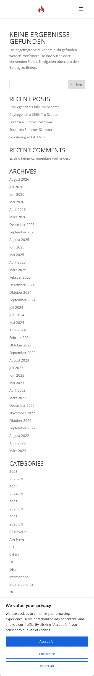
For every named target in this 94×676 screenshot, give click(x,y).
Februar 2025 (20, 277)
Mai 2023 (16, 382)
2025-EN (16, 509)
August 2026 (19, 179)
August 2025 (19, 239)
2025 (13, 501)
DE (11, 562)
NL (11, 592)
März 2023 (17, 398)
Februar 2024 (20, 337)
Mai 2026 (16, 202)
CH (11, 546)
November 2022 (22, 413)
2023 (13, 471)
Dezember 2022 (22, 405)
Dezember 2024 (22, 285)
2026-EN (16, 524)
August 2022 (19, 435)
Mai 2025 (16, 254)
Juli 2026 (16, 187)
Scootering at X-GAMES (27, 137)
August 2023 (19, 360)
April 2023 (17, 390)
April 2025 (17, 262)
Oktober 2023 (20, 345)
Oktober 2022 (20, 420)
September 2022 (22, 428)
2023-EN (16, 479)
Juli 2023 (16, 367)
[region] (47, 637)
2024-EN (16, 494)
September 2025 (22, 232)
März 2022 (17, 450)
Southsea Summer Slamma (30, 122)
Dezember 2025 (22, 224)
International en (21, 584)
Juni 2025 (16, 247)
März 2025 (17, 269)
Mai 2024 (16, 322)
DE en (13, 569)
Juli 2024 (16, 307)
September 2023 (22, 352)
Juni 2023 (16, 375)
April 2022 (17, 443)
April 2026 (17, 209)
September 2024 (22, 300)
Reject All (47, 666)
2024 (13, 486)
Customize (47, 654)
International (19, 577)
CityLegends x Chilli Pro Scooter (34, 107)
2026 (13, 516)
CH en (14, 554)
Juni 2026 (16, 194)
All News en (18, 531)
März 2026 (17, 217)
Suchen (76, 84)
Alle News (17, 539)
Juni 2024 (16, 315)
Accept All (47, 641)
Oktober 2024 (20, 292)
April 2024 (17, 330)
